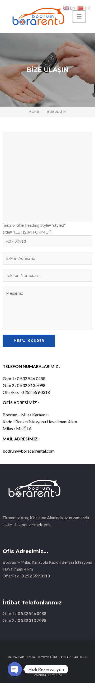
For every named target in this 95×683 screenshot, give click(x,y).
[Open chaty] (15, 669)
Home (34, 111)
